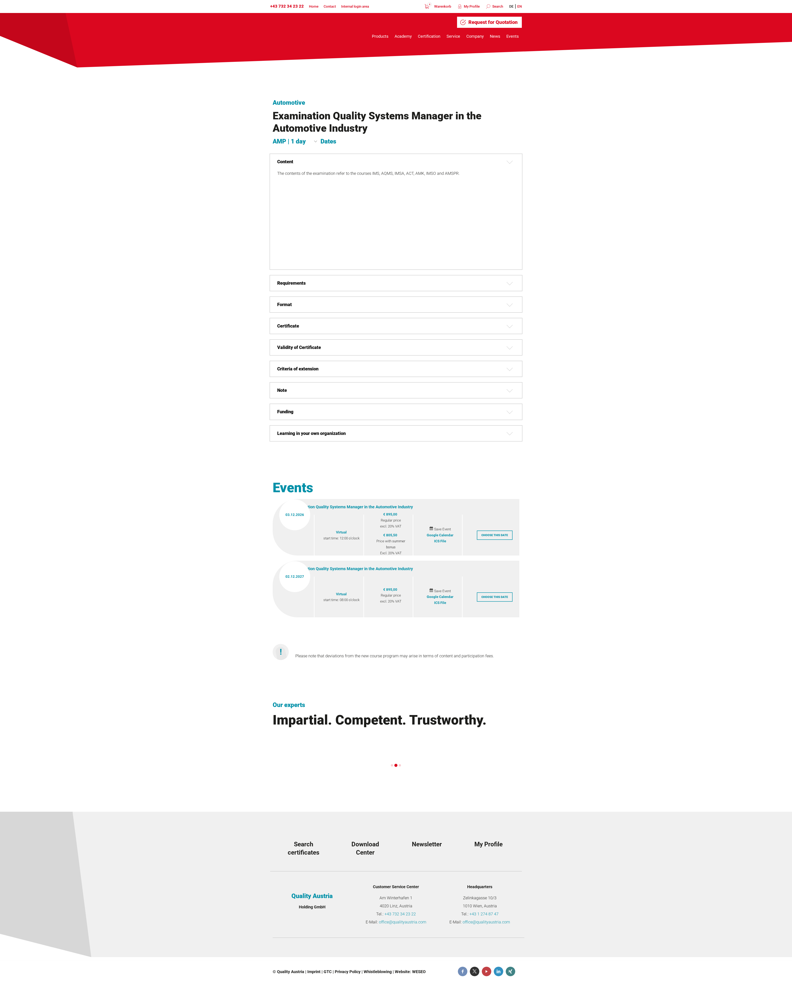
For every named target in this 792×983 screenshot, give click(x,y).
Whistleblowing (378, 971)
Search (497, 6)
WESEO (419, 971)
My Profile (471, 6)
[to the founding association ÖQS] (429, 950)
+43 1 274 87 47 (484, 913)
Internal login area (355, 6)
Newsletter (427, 844)
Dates (328, 141)
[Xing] (510, 971)
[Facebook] (462, 971)
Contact (330, 6)
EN (519, 6)
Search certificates (303, 848)
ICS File (440, 541)
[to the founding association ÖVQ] (492, 950)
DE (511, 6)
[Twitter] (474, 971)
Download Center (365, 848)
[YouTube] (486, 971)
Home (313, 6)
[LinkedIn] (498, 971)
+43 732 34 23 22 (287, 6)
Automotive (289, 102)
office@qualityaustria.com (402, 922)
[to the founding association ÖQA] (367, 950)
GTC (328, 971)
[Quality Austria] (304, 29)
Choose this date (494, 535)
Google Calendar (440, 535)
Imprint (314, 971)
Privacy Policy (348, 971)
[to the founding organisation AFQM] (305, 950)
